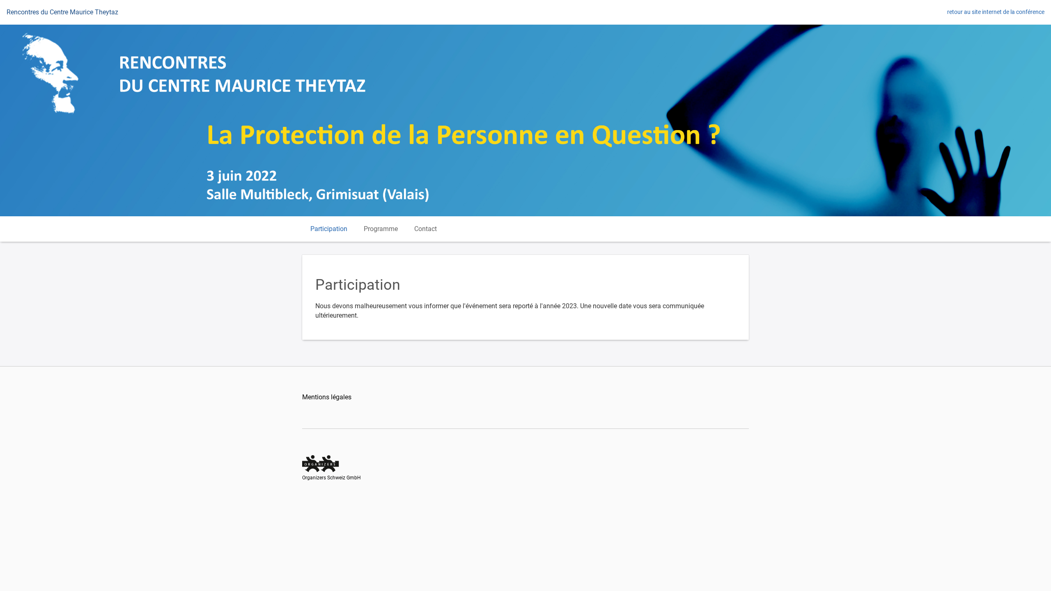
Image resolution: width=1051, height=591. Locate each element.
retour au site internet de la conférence (995, 12)
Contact (425, 229)
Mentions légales (326, 397)
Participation (328, 229)
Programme (381, 229)
